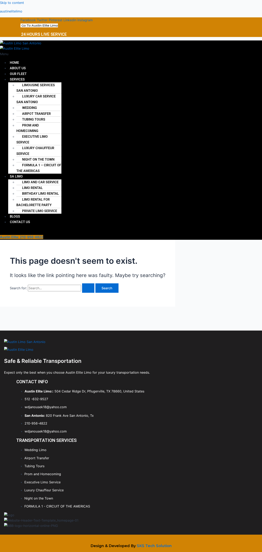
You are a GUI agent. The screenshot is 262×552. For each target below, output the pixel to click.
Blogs (15, 216)
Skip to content (12, 3)
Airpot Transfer (36, 114)
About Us (18, 68)
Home (14, 63)
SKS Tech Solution (154, 546)
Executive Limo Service (32, 139)
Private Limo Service (39, 211)
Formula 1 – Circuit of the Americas (38, 168)
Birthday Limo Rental (40, 194)
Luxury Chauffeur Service (35, 150)
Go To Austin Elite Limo (39, 25)
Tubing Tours (33, 119)
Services (17, 79)
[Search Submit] (88, 288)
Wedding (29, 108)
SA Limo (16, 176)
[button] (74, 54)
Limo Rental (32, 188)
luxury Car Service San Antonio (36, 99)
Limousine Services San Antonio (35, 88)
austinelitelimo (11, 11)
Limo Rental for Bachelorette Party (34, 202)
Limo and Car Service (40, 182)
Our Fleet (18, 74)
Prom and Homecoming (27, 128)
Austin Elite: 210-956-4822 (21, 237)
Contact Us (20, 222)
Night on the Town (38, 159)
